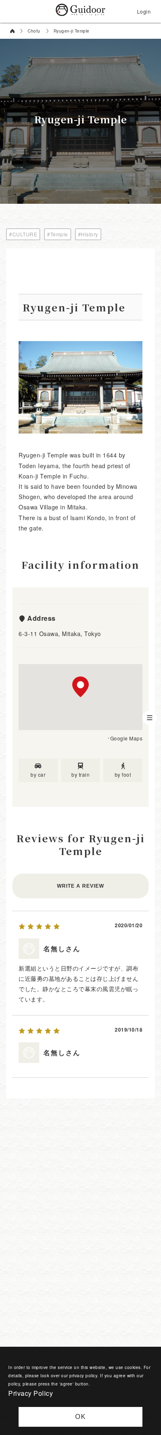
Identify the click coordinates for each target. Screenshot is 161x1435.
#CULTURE (23, 234)
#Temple (57, 234)
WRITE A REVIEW (80, 886)
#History (88, 234)
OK (80, 1416)
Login (144, 11)
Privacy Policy (30, 1393)
